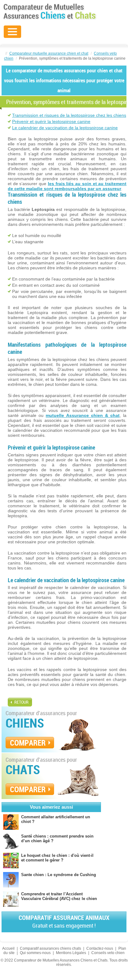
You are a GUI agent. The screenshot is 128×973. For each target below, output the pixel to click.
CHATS (23, 769)
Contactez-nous (99, 948)
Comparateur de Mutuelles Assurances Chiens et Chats (50, 11)
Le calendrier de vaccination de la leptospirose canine (65, 127)
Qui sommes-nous (35, 953)
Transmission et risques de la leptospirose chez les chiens (69, 115)
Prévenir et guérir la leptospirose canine (51, 121)
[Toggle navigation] (12, 31)
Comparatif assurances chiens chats (50, 948)
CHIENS (25, 723)
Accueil (8, 948)
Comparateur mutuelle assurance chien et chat (48, 53)
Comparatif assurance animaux (64, 921)
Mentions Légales (71, 953)
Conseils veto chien (108, 953)
